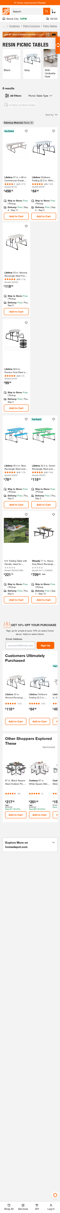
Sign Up (45, 645)
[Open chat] (58, 45)
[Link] (16, 174)
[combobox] (27, 11)
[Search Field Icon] (46, 11)
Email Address (14, 638)
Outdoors (14, 25)
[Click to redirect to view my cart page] (54, 11)
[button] (51, 114)
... (4, 26)
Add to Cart (16, 216)
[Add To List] (26, 131)
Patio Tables (50, 25)
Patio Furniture (31, 25)
